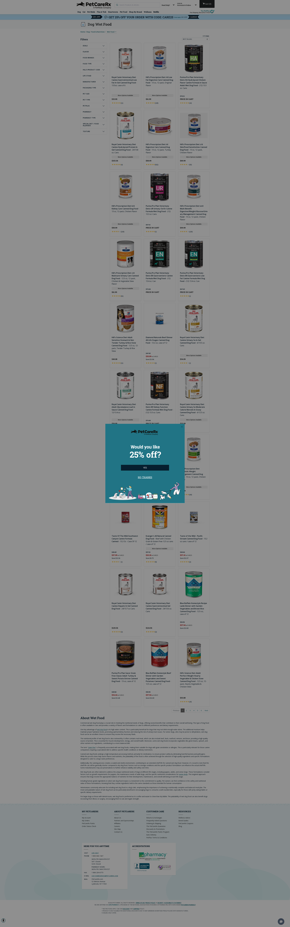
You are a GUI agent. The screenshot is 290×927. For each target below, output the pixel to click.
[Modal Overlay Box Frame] (145, 463)
